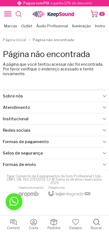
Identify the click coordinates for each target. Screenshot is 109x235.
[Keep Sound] (53, 14)
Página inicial (14, 40)
